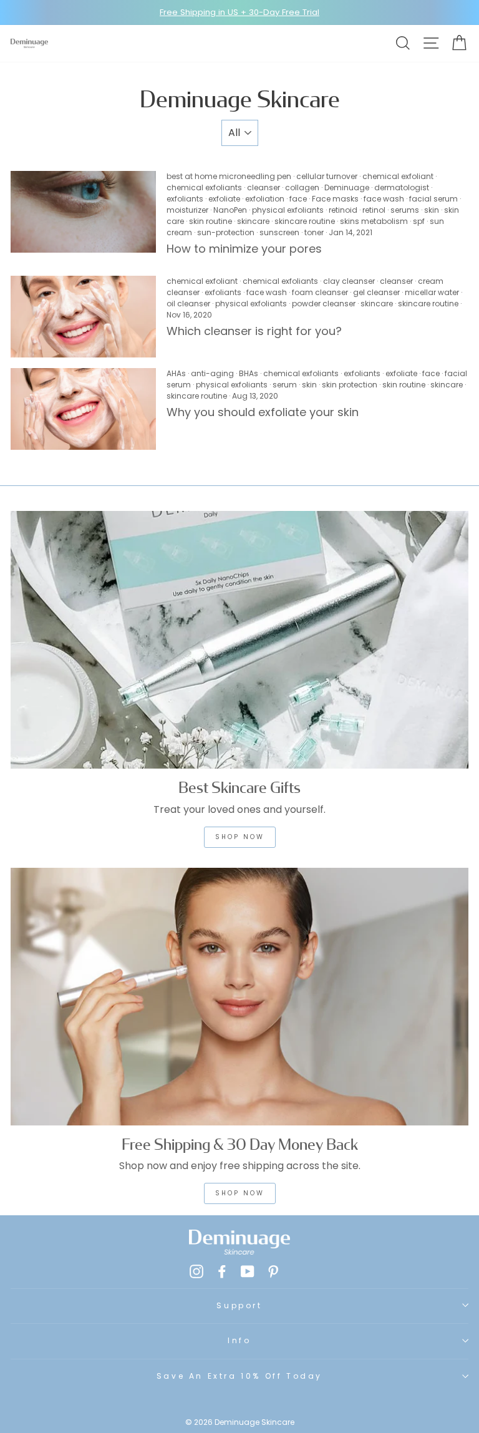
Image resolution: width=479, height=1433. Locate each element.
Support (239, 1305)
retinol (373, 210)
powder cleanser (324, 303)
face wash (384, 198)
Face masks (335, 198)
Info (239, 1340)
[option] (239, 12)
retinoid (343, 210)
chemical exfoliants (204, 187)
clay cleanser (349, 281)
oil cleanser (188, 303)
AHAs (176, 373)
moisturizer (187, 210)
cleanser (263, 187)
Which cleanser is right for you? (256, 331)
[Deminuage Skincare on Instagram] (196, 1271)
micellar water (432, 292)
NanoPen (230, 210)
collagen (302, 187)
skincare (253, 221)
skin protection (349, 384)
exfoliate (224, 198)
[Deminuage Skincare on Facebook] (222, 1271)
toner (314, 232)
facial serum (433, 198)
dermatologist (401, 187)
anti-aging (212, 373)
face (298, 198)
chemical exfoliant (397, 176)
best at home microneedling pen (229, 176)
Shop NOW (239, 837)
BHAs (248, 373)
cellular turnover (326, 176)
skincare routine (304, 221)
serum (285, 384)
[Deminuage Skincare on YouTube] (247, 1271)
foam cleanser (320, 292)
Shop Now (239, 1193)
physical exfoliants (288, 210)
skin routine (210, 221)
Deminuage (346, 187)
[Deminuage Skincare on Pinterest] (273, 1271)
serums (404, 210)
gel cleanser (376, 292)
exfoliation (264, 198)
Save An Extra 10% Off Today (239, 1376)
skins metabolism (374, 221)
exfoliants (185, 198)
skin (431, 210)
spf (419, 221)
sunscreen (279, 232)
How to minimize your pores (244, 248)
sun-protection (225, 232)
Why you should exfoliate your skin (263, 412)
